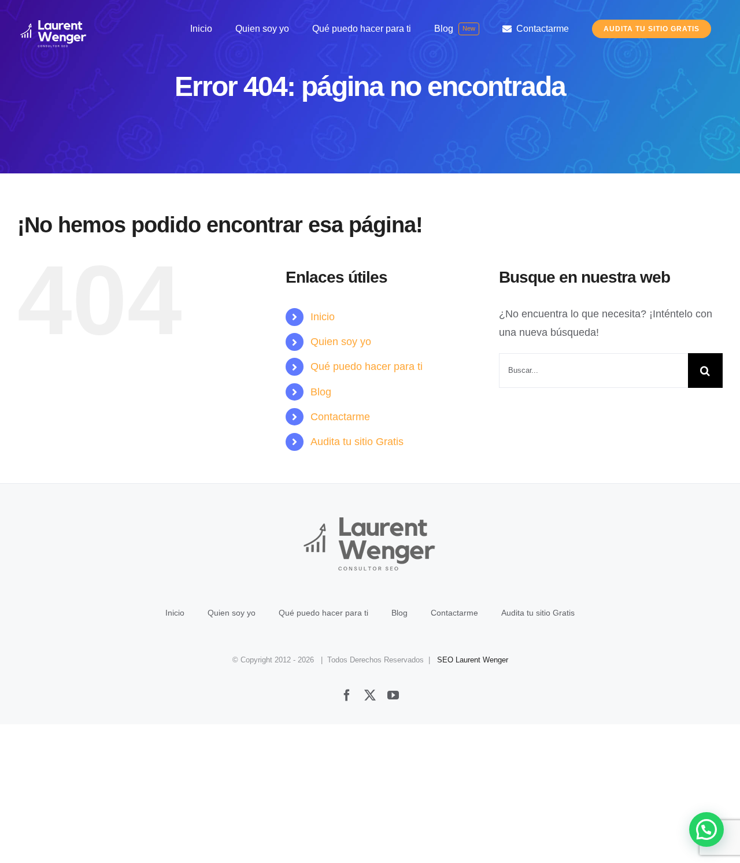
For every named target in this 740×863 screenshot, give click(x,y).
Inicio (322, 317)
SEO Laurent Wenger (472, 659)
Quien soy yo (340, 341)
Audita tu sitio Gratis (357, 441)
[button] (706, 829)
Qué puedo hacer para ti (366, 366)
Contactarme (340, 417)
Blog (320, 392)
